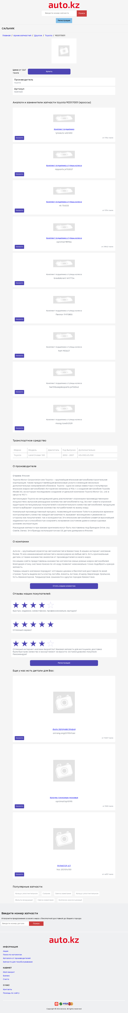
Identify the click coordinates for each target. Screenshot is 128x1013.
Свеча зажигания (63, 893)
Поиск (81, 13)
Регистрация (64, 20)
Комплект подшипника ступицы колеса (64, 165)
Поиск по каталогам (12, 955)
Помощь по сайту (11, 993)
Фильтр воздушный (24, 900)
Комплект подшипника (64, 129)
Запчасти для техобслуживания (17, 962)
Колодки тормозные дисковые (64, 797)
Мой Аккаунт (9, 972)
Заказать (19, 138)
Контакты (7, 989)
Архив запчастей (22, 36)
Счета (6, 979)
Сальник (46, 893)
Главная (6, 36)
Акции (5, 951)
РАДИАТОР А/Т (64, 866)
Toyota (48, 36)
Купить (49, 71)
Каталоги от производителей (16, 958)
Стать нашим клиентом (64, 586)
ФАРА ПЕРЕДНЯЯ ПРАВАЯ (64, 729)
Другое (38, 36)
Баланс (6, 976)
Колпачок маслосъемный (70, 900)
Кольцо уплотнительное (26, 893)
